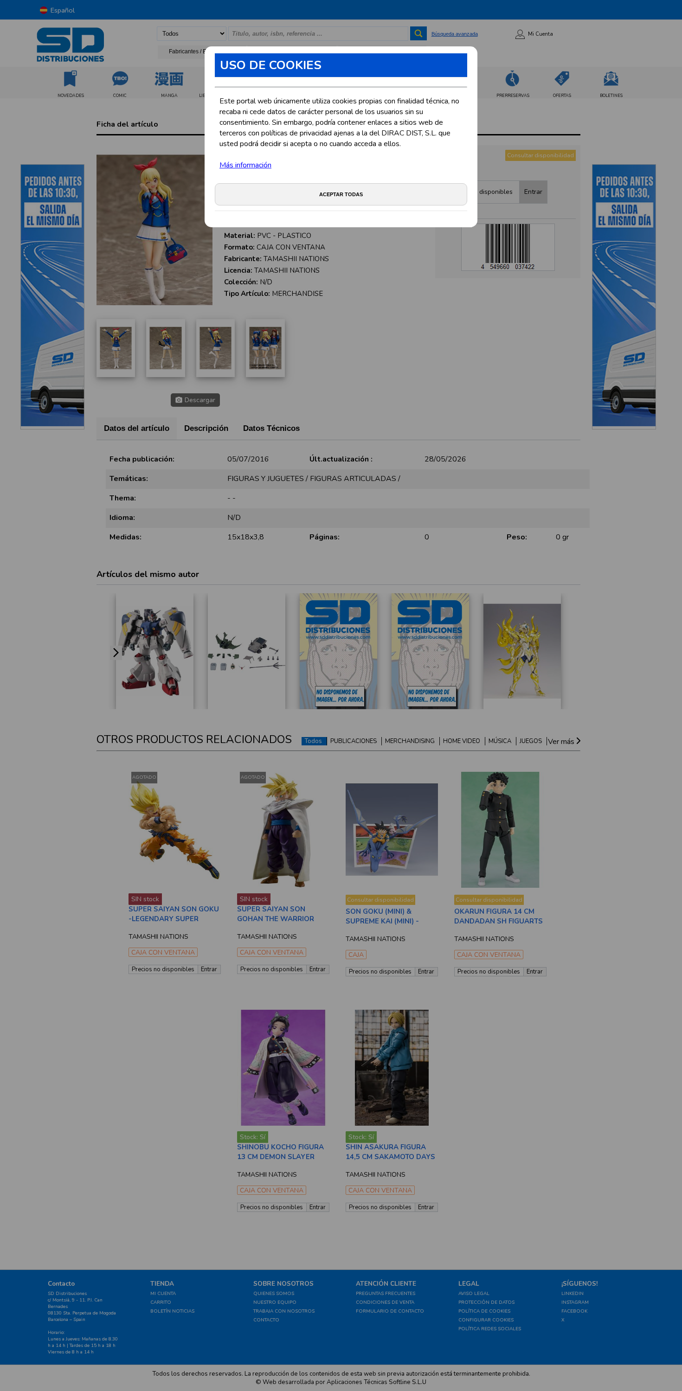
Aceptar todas (341, 194)
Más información (245, 165)
